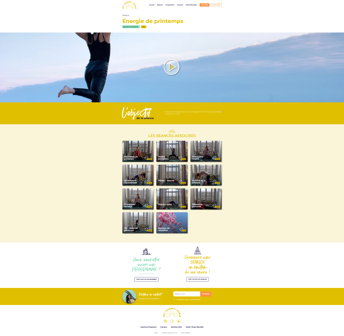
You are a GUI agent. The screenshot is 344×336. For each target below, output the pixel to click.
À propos (180, 5)
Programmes (170, 5)
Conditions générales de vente (170, 332)
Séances (160, 5)
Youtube (179, 321)
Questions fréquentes (148, 327)
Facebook (172, 321)
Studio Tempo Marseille (195, 327)
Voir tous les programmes (146, 279)
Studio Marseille (191, 5)
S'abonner (204, 5)
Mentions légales (185, 332)
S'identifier (216, 5)
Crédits (156, 332)
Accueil (151, 5)
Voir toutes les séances (197, 279)
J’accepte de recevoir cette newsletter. (188, 299)
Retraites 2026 (176, 327)
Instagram (165, 321)
